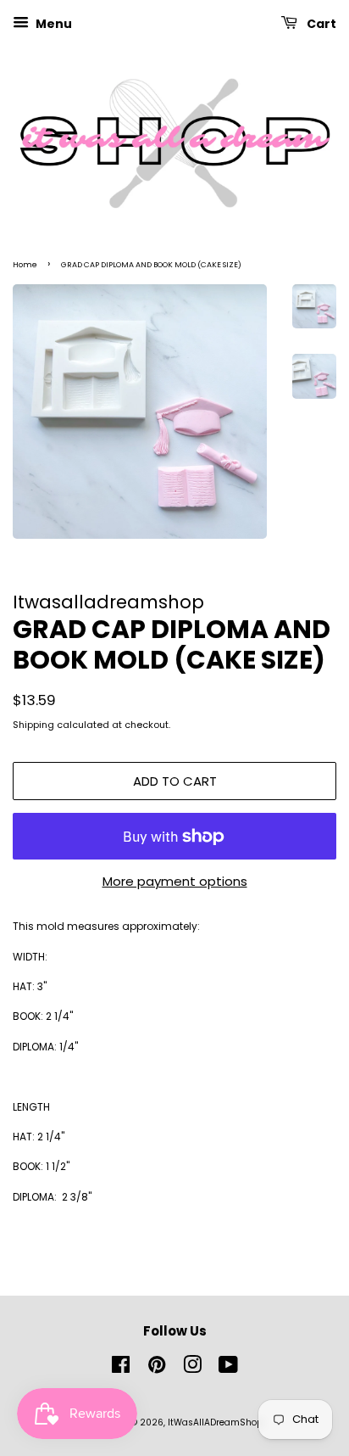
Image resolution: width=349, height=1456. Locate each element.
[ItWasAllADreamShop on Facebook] (120, 1369)
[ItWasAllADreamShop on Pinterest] (156, 1369)
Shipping (33, 724)
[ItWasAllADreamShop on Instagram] (192, 1369)
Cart (320, 23)
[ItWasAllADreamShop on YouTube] (228, 1369)
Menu (52, 23)
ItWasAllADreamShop (215, 1422)
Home (25, 265)
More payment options (174, 881)
